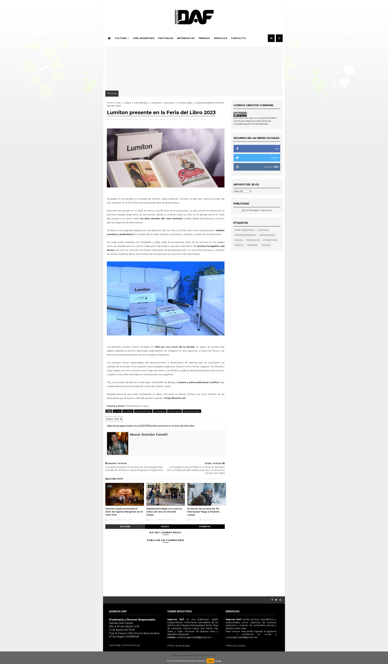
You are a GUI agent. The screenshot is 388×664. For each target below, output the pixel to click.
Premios (204, 38)
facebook (204, 526)
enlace (229, 634)
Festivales (166, 38)
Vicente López (185, 102)
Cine (118, 102)
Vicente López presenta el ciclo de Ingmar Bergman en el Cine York (124, 511)
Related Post (114, 478)
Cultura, (150, 119)
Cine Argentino (144, 38)
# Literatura (159, 411)
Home (110, 102)
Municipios (169, 102)
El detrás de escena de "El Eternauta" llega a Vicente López (203, 511)
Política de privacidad (178, 645)
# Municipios (174, 411)
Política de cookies (235, 645)
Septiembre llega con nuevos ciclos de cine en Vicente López (164, 511)
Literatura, (174, 119)
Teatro (266, 245)
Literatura (156, 102)
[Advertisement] (194, 68)
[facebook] (272, 600)
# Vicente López (192, 411)
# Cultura (128, 411)
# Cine (117, 411)
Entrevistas (186, 38)
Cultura (121, 38)
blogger (125, 526)
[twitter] (276, 600)
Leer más (218, 661)
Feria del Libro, (161, 119)
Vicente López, (198, 119)
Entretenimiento (245, 235)
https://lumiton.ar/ (175, 398)
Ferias (239, 240)
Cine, (143, 119)
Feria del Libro (141, 102)
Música (239, 245)
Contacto (238, 38)
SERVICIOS (220, 38)
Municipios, (184, 119)
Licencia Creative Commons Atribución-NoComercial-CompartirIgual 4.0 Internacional (255, 121)
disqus (165, 526)
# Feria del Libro (143, 411)
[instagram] (280, 600)
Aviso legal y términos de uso (124, 645)
